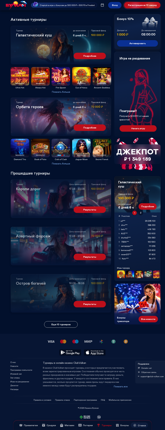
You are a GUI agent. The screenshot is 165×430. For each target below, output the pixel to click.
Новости (14, 366)
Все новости (148, 319)
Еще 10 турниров (61, 324)
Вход (115, 5)
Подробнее (89, 55)
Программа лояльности (21, 370)
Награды (14, 389)
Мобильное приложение (120, 400)
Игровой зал (16, 373)
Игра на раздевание (19, 381)
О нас (13, 362)
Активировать (137, 43)
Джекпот (14, 385)
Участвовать (20, 84)
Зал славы (15, 377)
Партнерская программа (85, 400)
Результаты (89, 209)
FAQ (103, 400)
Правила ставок (62, 400)
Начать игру (138, 128)
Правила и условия (42, 400)
